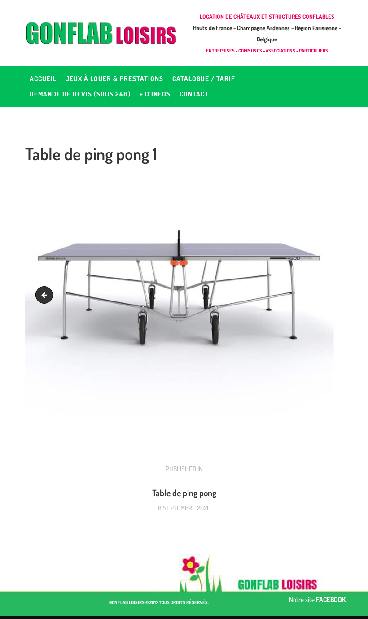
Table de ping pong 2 (46, 295)
